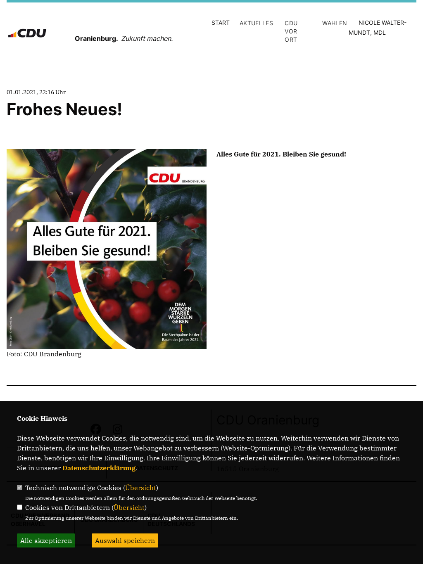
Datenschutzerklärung (98, 468)
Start (221, 22)
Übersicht (140, 487)
